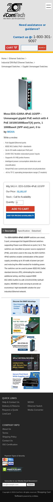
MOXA (11, 131)
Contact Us (7, 440)
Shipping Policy (9, 437)
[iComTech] (12, 22)
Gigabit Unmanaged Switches (35, 66)
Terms (5, 433)
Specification (24, 231)
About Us (6, 429)
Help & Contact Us (10, 402)
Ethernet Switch (35, 406)
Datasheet (36, 231)
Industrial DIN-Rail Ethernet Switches (17, 62)
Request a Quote (10, 410)
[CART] (16, 48)
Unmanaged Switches (10, 66)
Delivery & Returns (11, 406)
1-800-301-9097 (40, 38)
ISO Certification (10, 444)
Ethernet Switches (17, 58)
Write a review (10, 137)
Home (3, 58)
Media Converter (35, 410)
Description (10, 231)
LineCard (6, 413)
